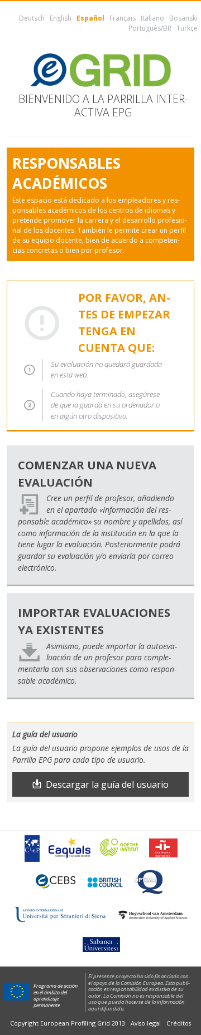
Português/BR (149, 28)
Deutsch (32, 18)
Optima (149, 881)
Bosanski (183, 18)
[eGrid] (100, 70)
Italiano (152, 18)
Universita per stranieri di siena (60, 915)
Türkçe (187, 28)
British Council (104, 881)
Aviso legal (146, 1023)
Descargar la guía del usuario (107, 784)
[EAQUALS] (69, 848)
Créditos (178, 1023)
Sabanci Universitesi (100, 943)
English (60, 18)
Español (90, 18)
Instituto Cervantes (163, 848)
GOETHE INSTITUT (120, 848)
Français (122, 18)
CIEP (31, 848)
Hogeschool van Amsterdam (152, 915)
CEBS (55, 881)
